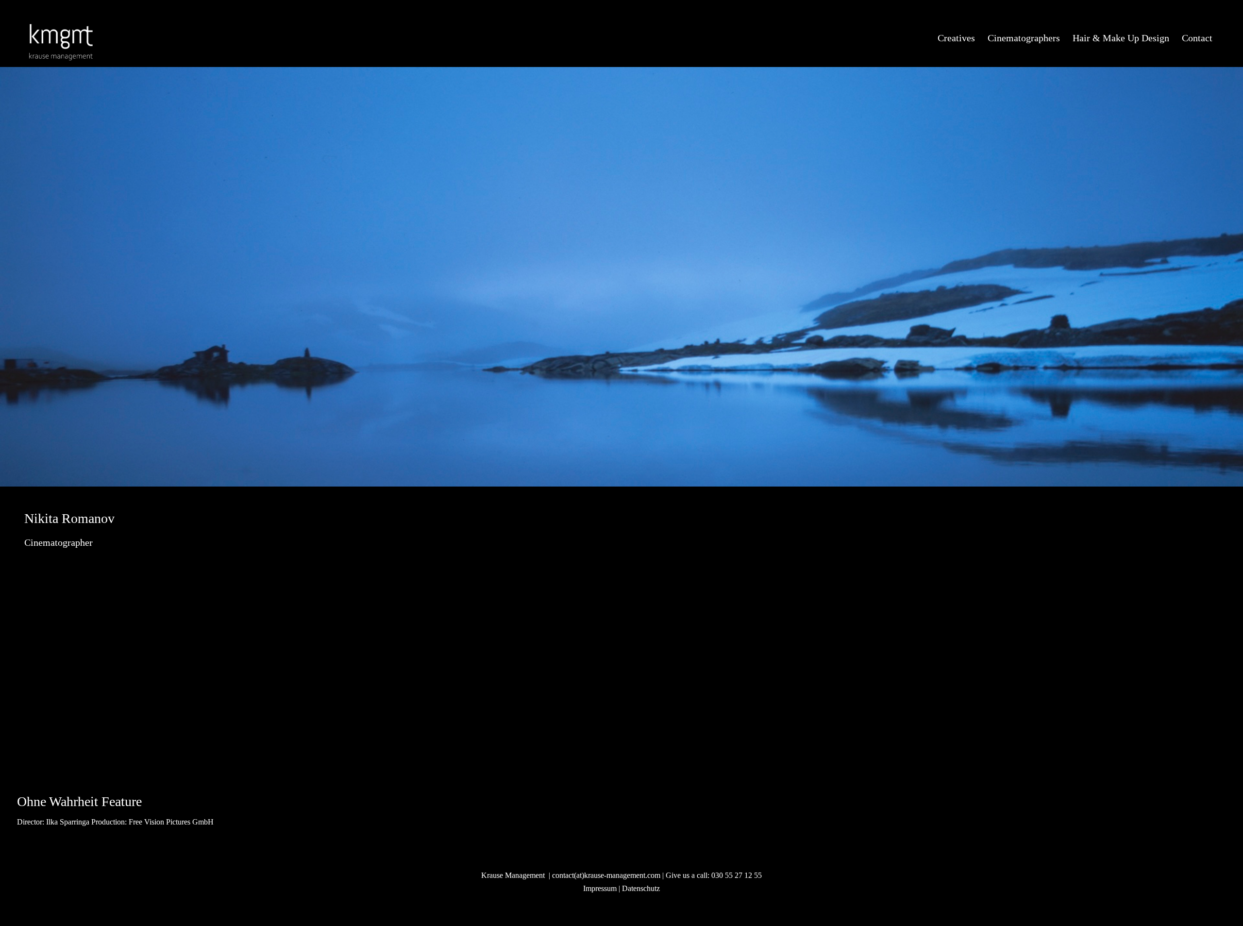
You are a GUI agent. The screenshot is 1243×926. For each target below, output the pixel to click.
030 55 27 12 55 (736, 875)
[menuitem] (956, 38)
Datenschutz (641, 888)
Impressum (600, 888)
